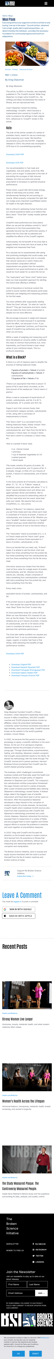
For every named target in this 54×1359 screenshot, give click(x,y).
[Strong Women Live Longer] (27, 983)
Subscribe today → (25, 876)
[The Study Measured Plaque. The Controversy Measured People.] (27, 1147)
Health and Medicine (9, 1013)
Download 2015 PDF (14, 163)
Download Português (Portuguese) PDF (28, 670)
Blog (10, 16)
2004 (17, 653)
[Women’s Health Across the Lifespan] (27, 1065)
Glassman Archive (26, 69)
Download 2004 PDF (15, 154)
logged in (17, 901)
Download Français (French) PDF (25, 675)
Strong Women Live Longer (17, 1019)
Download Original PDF (21, 664)
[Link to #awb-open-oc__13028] (46, 3)
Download (10, 653)
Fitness (15, 69)
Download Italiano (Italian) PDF (24, 673)
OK (18, 1354)
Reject (35, 1354)
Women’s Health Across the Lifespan (23, 1101)
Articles (8, 69)
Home (4, 16)
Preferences (45, 1338)
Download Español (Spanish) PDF (25, 667)
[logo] (10, 2)
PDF (22, 653)
